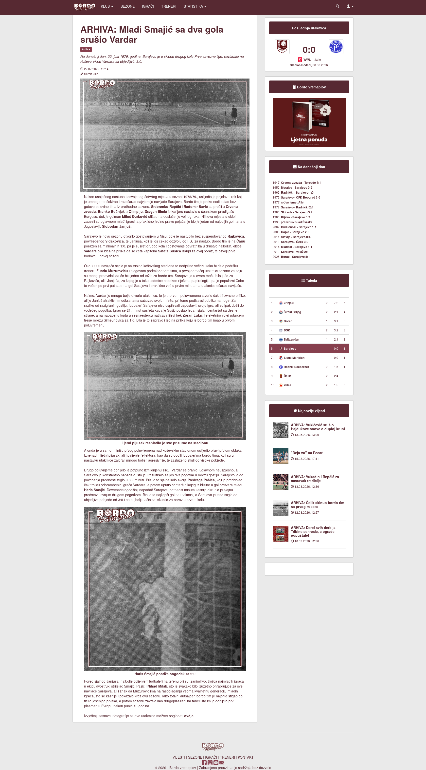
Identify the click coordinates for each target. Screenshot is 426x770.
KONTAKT (246, 757)
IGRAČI (148, 6)
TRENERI (168, 6)
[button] (350, 6)
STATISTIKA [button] (194, 6)
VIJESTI (179, 757)
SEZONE (128, 6)
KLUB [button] (106, 6)
